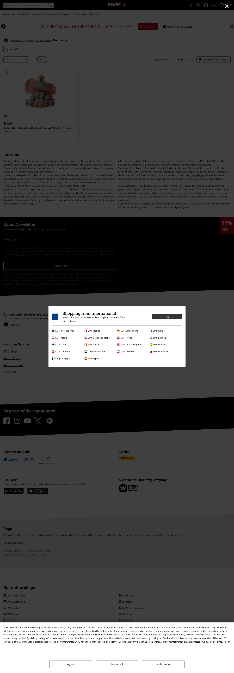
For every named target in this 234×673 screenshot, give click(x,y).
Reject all (117, 664)
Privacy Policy (223, 641)
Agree (71, 664)
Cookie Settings (152, 641)
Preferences (163, 664)
